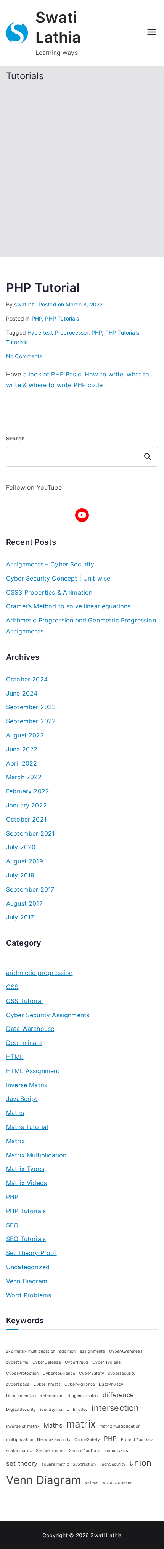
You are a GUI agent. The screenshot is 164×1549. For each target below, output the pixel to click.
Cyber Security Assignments (47, 1015)
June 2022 (21, 749)
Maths (15, 1113)
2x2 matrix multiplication (30, 1351)
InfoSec (80, 1409)
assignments (92, 1351)
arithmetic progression (39, 972)
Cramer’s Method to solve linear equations (68, 606)
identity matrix (54, 1409)
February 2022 (27, 791)
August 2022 (25, 735)
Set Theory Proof (31, 1253)
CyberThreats (47, 1384)
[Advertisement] (82, 167)
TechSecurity (112, 1464)
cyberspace (18, 1384)
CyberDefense (46, 1362)
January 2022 (26, 805)
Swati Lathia (106, 1535)
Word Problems (28, 1295)
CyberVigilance (79, 1384)
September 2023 (31, 707)
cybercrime (17, 1362)
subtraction (84, 1464)
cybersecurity (121, 1373)
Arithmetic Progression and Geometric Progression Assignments (81, 625)
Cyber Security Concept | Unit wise (58, 578)
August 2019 (24, 861)
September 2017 (30, 889)
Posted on (71, 304)
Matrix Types (25, 1169)
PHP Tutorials (62, 318)
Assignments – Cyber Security (50, 564)
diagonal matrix (83, 1395)
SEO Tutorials (26, 1239)
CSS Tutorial (24, 1001)
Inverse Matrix (27, 1085)
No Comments (24, 356)
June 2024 (21, 693)
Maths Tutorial (27, 1127)
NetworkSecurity (53, 1439)
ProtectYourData (137, 1439)
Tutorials (16, 342)
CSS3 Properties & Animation (49, 592)
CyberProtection (22, 1373)
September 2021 (30, 833)
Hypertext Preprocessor (57, 332)
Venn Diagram (26, 1281)
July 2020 (20, 847)
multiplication (19, 1439)
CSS (12, 987)
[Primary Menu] (152, 33)
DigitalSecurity (21, 1409)
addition (67, 1351)
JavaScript (22, 1098)
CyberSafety (91, 1373)
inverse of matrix (23, 1426)
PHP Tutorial (42, 287)
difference (118, 1395)
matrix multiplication (120, 1426)
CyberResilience (59, 1373)
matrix (81, 1424)
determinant (52, 1395)
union (140, 1463)
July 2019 (20, 875)
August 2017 (24, 903)
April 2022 (21, 763)
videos (91, 1482)
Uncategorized (28, 1267)
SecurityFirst (117, 1450)
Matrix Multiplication (36, 1155)
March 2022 (24, 777)
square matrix (55, 1464)
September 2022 (31, 721)
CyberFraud (76, 1362)
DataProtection (21, 1395)
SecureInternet (50, 1450)
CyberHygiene (106, 1362)
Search (15, 438)
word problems (117, 1482)
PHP (37, 318)
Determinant (24, 1042)
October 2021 (26, 819)
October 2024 (27, 679)
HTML (15, 1057)
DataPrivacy (111, 1384)
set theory (22, 1463)
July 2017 (20, 917)
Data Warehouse (30, 1028)
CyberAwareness (126, 1351)
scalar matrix (19, 1450)
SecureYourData (84, 1450)
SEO (12, 1225)
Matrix (15, 1141)
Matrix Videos (26, 1183)
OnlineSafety (87, 1439)
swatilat (24, 304)
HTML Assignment (32, 1071)
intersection (115, 1408)
